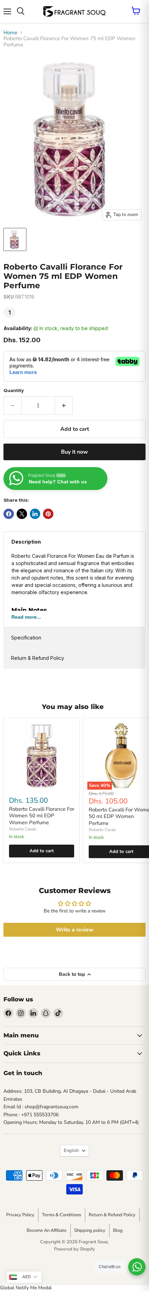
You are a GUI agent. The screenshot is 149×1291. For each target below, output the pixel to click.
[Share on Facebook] (8, 514)
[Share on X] (22, 514)
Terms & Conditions (61, 1215)
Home (10, 33)
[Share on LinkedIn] (35, 514)
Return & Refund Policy (37, 658)
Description (26, 542)
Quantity (13, 390)
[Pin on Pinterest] (48, 514)
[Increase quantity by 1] (64, 406)
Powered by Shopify (74, 1249)
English (71, 1150)
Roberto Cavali (22, 829)
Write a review (75, 930)
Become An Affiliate (47, 1230)
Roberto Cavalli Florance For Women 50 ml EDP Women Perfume (41, 816)
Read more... (26, 617)
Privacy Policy (20, 1215)
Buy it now (74, 452)
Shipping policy (89, 1230)
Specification (26, 637)
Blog (118, 1230)
